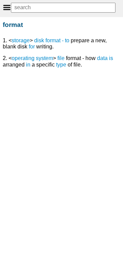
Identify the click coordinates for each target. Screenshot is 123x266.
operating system (32, 58)
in (28, 65)
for (32, 46)
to (67, 40)
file (61, 58)
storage (21, 40)
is (111, 58)
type (61, 65)
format (52, 40)
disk (39, 40)
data (102, 58)
